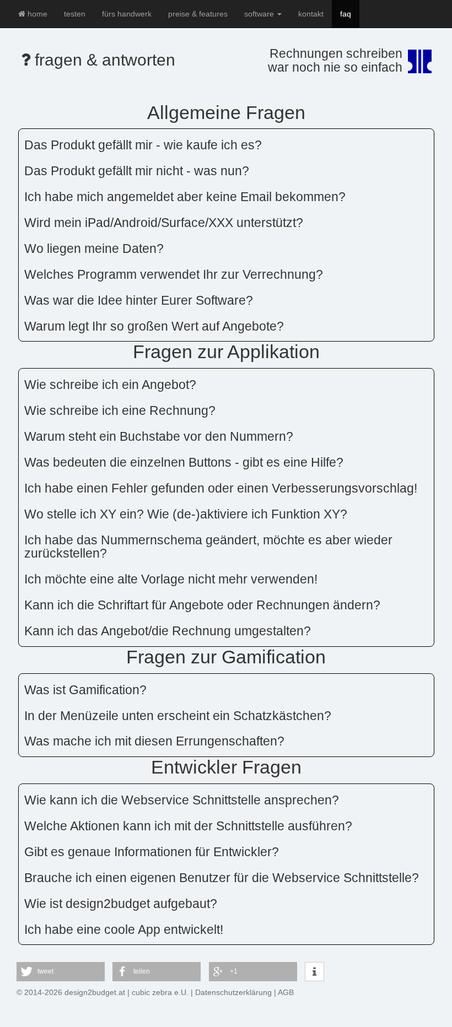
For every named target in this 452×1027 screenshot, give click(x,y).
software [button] (260, 13)
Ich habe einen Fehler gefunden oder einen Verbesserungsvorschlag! (220, 488)
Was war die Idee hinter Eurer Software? (138, 300)
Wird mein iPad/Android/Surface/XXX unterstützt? (163, 222)
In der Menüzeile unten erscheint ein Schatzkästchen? (177, 716)
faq (345, 13)
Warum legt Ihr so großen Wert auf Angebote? (154, 326)
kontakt (311, 13)
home (36, 13)
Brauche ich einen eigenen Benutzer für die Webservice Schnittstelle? (221, 878)
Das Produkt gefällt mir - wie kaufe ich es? (143, 145)
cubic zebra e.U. (160, 992)
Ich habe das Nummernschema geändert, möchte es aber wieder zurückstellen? (208, 547)
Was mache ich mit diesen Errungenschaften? (154, 741)
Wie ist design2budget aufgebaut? (120, 903)
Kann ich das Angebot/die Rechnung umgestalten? (167, 631)
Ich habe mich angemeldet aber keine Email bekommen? (185, 197)
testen (74, 13)
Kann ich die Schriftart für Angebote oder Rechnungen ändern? (202, 605)
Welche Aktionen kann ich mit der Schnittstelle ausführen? (188, 826)
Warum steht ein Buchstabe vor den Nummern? (158, 436)
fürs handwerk (127, 13)
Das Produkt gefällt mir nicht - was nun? (136, 171)
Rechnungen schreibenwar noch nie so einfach (335, 60)
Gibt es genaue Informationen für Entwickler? (151, 852)
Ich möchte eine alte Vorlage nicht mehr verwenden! (171, 579)
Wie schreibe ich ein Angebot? (110, 384)
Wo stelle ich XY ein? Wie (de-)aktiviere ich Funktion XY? (185, 514)
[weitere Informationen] (314, 972)
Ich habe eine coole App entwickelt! (123, 929)
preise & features (198, 13)
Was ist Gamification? (85, 690)
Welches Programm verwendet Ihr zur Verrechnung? (173, 274)
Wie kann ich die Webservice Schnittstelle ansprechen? (181, 800)
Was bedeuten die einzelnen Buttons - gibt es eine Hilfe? (183, 462)
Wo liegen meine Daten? (94, 248)
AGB (286, 992)
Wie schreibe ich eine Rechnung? (120, 410)
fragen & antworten (102, 60)
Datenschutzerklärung (233, 992)
